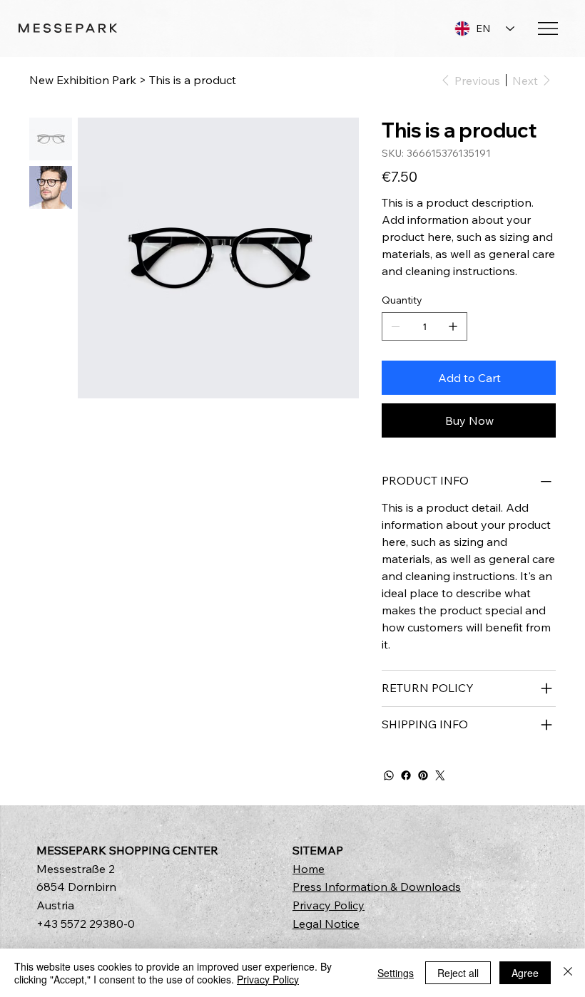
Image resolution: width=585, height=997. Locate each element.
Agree (525, 973)
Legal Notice (326, 923)
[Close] (567, 973)
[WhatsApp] (389, 775)
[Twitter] (440, 775)
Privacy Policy (328, 905)
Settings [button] (395, 973)
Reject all (458, 973)
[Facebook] (406, 775)
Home (308, 869)
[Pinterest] (423, 775)
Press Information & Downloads (376, 886)
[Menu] (548, 28)
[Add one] (453, 326)
